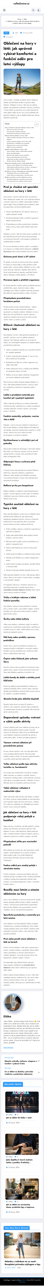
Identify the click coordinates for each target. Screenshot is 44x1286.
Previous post (9, 1057)
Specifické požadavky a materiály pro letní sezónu (19, 179)
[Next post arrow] (38, 1072)
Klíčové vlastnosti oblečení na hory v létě (16, 136)
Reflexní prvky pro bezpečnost (14, 147)
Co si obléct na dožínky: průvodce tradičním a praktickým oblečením (19, 1072)
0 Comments (9, 37)
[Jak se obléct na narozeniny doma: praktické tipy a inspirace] (22, 1189)
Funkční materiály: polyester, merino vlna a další (19, 141)
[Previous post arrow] (38, 1060)
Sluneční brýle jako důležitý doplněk (16, 161)
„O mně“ (11, 1043)
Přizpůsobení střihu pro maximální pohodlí (17, 173)
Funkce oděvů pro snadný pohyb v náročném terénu (20, 175)
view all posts (8, 1047)
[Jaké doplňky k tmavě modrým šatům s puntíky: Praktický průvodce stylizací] (22, 1144)
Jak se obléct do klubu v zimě (19, 1117)
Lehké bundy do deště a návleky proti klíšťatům (19, 159)
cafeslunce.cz (21, 3)
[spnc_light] (38, 10)
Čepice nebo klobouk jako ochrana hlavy (17, 157)
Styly (6, 33)
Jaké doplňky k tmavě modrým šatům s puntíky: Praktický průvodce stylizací (19, 1161)
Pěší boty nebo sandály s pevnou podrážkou (18, 155)
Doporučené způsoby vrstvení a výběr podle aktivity (19, 163)
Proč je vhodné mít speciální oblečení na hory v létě (19, 128)
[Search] (33, 10)
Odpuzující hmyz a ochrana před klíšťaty (17, 145)
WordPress (23, 1280)
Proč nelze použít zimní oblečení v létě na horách (19, 181)
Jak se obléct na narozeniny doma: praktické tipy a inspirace (20, 1205)
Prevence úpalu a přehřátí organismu (16, 131)
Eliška (16, 33)
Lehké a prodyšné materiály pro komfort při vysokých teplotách (20, 138)
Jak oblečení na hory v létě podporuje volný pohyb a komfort (21, 171)
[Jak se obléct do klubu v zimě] (22, 1102)
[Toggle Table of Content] (35, 125)
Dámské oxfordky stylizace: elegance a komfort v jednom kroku (21, 1062)
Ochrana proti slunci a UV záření (15, 129)
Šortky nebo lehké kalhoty (13, 153)
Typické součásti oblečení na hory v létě (16, 149)
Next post (8, 1068)
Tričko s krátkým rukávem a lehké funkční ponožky (19, 151)
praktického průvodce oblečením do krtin (17, 590)
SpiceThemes (22, 1282)
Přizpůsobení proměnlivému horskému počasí (18, 133)
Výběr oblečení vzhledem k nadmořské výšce (18, 169)
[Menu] (4, 10)
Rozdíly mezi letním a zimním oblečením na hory (18, 177)
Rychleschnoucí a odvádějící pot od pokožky (18, 143)
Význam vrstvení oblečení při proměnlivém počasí (19, 165)
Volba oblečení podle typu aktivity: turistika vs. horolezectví (22, 167)
